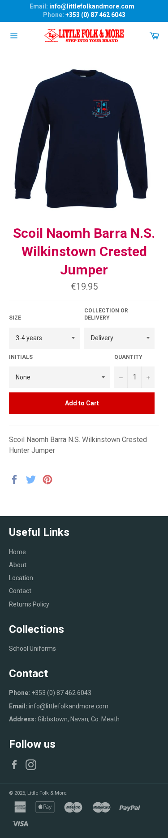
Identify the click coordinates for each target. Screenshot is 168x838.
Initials (21, 357)
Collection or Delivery (106, 314)
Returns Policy (29, 604)
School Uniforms (32, 648)
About (17, 564)
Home (17, 552)
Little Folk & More (46, 793)
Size (15, 318)
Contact (20, 590)
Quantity (128, 357)
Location (21, 577)
